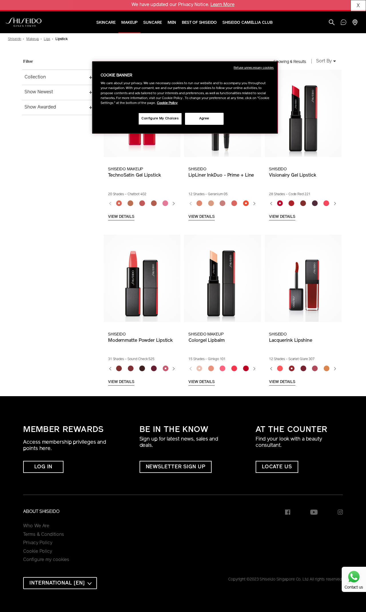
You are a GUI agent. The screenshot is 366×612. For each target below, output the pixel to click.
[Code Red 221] (280, 203)
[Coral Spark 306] (280, 369)
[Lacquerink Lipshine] (303, 278)
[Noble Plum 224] (315, 203)
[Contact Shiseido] (343, 23)
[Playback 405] (154, 203)
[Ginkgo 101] (199, 369)
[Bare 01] (199, 203)
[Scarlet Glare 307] (291, 369)
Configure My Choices (160, 118)
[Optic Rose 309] (315, 369)
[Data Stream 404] (142, 203)
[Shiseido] (23, 22)
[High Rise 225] (326, 203)
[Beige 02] (211, 203)
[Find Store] (355, 23)
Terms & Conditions (43, 534)
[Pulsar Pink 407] (165, 203)
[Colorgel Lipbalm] (222, 278)
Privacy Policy (37, 543)
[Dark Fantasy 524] (154, 369)
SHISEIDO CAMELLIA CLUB (247, 23)
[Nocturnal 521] (119, 369)
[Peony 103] (222, 369)
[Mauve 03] (222, 203)
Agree (204, 118)
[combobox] (324, 62)
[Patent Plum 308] (303, 369)
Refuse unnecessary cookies (254, 68)
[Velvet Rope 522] (130, 369)
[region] (185, 97)
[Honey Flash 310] (327, 369)
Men (172, 23)
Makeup (129, 23)
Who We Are (36, 526)
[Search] (332, 23)
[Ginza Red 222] (291, 203)
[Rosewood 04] (234, 203)
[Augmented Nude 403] (130, 203)
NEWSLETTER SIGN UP (175, 467)
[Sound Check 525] (165, 369)
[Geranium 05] (246, 203)
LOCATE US (277, 467)
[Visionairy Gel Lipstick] (303, 113)
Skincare (106, 23)
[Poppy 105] (246, 369)
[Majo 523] (142, 369)
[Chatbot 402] (119, 203)
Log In (43, 467)
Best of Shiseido (199, 23)
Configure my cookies (46, 560)
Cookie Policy (37, 551)
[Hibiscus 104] (234, 369)
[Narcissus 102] (211, 369)
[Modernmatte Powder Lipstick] (142, 278)
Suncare (152, 23)
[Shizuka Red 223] (303, 203)
